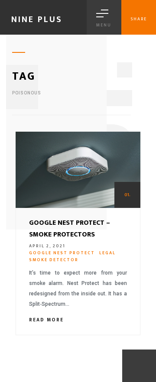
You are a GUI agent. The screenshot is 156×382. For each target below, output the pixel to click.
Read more (47, 320)
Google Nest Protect (62, 252)
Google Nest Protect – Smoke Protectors (69, 228)
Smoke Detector (53, 259)
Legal (107, 252)
